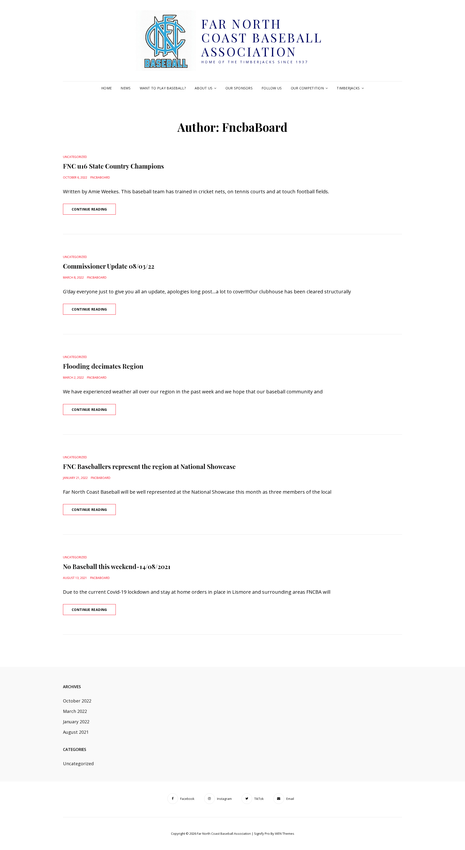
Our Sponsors (239, 88)
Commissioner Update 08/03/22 (108, 266)
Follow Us (272, 88)
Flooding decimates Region (103, 366)
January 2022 (76, 722)
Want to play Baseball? (163, 88)
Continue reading (94, 211)
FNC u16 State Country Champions (113, 166)
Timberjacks (348, 88)
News (126, 88)
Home (106, 88)
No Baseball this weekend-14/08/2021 (116, 566)
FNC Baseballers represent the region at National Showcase (149, 466)
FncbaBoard (100, 177)
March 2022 (75, 711)
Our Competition (307, 88)
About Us (203, 88)
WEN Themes (284, 833)
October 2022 (77, 701)
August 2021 (76, 732)
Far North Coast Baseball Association (262, 38)
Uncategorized (75, 157)
